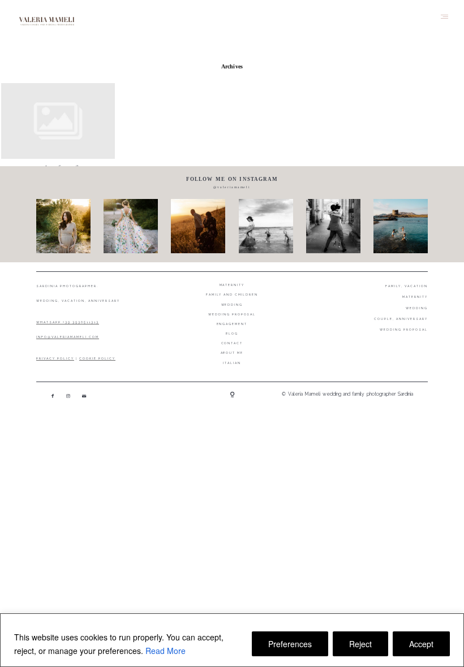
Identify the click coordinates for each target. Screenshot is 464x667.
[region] (232, 640)
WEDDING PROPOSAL (404, 329)
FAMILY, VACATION (406, 286)
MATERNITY (415, 296)
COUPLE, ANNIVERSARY (401, 318)
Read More (165, 650)
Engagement (232, 324)
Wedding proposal (232, 314)
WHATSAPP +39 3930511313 (67, 322)
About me (232, 352)
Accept (421, 643)
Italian (232, 363)
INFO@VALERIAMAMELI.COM (67, 337)
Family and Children (232, 294)
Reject (360, 643)
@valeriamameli (231, 187)
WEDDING (417, 308)
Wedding (232, 304)
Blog (232, 333)
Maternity (232, 285)
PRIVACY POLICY (55, 358)
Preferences (290, 643)
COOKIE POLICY (97, 358)
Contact (232, 343)
